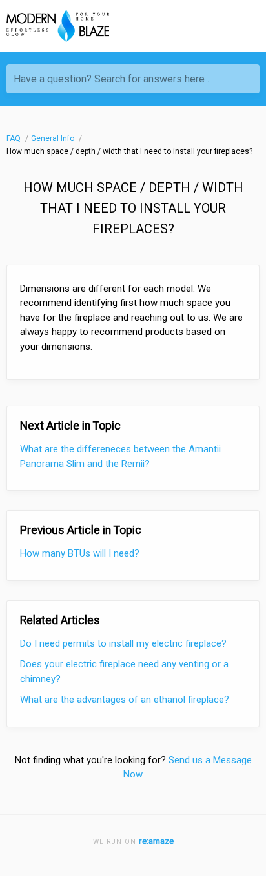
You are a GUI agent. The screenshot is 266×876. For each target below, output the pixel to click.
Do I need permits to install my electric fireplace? (123, 643)
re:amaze (156, 840)
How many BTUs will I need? (79, 553)
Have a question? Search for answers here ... (113, 79)
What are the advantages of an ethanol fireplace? (124, 699)
